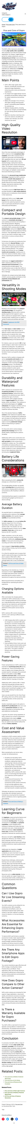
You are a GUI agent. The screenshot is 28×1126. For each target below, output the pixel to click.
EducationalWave (6, 1115)
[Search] (10, 19)
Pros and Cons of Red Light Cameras (15, 1090)
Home (3, 24)
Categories (4, 13)
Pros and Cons (10, 24)
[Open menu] (25, 14)
